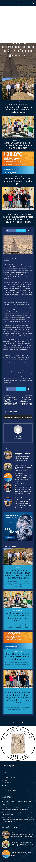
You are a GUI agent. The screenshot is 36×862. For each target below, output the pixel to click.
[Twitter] (19, 722)
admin (15, 55)
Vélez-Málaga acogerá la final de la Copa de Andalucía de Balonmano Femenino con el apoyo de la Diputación (18, 145)
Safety (27, 27)
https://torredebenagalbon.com (18, 438)
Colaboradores (18, 176)
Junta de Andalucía (18, 27)
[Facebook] (13, 722)
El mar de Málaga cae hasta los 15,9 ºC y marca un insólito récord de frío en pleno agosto (18, 181)
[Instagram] (16, 722)
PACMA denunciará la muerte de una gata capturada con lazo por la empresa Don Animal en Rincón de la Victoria (26, 401)
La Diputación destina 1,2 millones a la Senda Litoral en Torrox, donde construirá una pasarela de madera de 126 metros (10, 401)
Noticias (9, 27)
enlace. (29, 312)
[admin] (10, 55)
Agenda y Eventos (17, 140)
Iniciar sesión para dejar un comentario (18, 417)
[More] (28, 230)
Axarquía (17, 102)
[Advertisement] (18, 24)
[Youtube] (22, 722)
